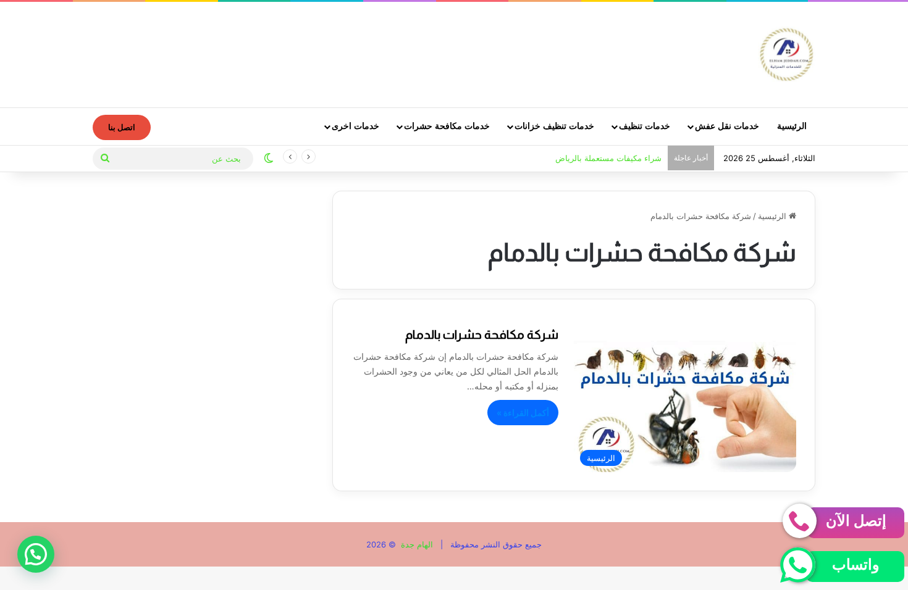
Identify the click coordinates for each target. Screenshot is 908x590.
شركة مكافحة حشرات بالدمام (481, 334)
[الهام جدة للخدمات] (786, 54)
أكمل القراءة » (523, 412)
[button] (35, 554)
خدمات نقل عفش (727, 126)
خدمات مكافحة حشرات (447, 126)
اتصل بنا (121, 127)
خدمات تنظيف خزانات (554, 126)
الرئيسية (792, 126)
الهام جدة (415, 544)
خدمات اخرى (355, 126)
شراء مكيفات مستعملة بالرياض (608, 158)
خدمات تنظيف (644, 126)
